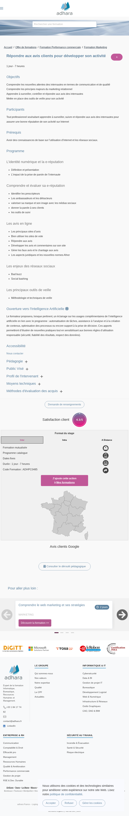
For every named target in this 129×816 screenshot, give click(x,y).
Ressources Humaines (14, 761)
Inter (22, 440)
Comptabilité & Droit (13, 747)
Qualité (38, 687)
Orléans (10, 788)
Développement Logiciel (95, 692)
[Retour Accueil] (64, 8)
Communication (11, 743)
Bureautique (89, 687)
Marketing (26, 614)
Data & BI (87, 678)
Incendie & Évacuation (78, 743)
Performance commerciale (16, 771)
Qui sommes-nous (44, 673)
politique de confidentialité (66, 794)
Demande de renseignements (64, 404)
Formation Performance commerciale (60, 47)
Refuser (69, 803)
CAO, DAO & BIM (91, 711)
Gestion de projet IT (92, 682)
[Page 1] (56, 632)
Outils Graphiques (92, 706)
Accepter (51, 803)
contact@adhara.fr (12, 721)
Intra (64, 440)
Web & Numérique (92, 696)
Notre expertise (42, 682)
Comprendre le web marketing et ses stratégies (52, 605)
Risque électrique (75, 752)
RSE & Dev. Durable (13, 780)
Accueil (8, 47)
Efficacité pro (9, 752)
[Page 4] (72, 632)
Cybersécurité (89, 673)
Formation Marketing (95, 47)
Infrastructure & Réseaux (95, 701)
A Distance (107, 440)
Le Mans (25, 788)
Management (9, 757)
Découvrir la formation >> (35, 623)
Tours (17, 788)
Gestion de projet (11, 775)
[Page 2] (61, 632)
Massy (34, 788)
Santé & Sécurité (75, 747)
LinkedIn (11, 726)
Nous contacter (14, 353)
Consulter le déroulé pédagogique (66, 566)
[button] (1, 8)
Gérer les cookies (92, 803)
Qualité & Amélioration (14, 766)
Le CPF (38, 692)
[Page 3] (67, 632)
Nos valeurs (40, 678)
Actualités (39, 696)
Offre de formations (25, 47)
